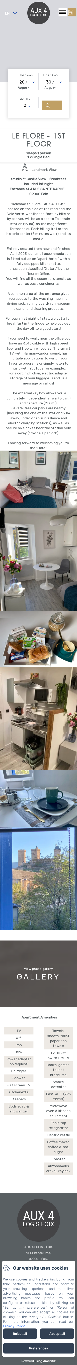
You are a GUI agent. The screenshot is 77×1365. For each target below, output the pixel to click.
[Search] (52, 105)
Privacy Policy (14, 1326)
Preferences (38, 1348)
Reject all (20, 1334)
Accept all (57, 1334)
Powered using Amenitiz (38, 1361)
